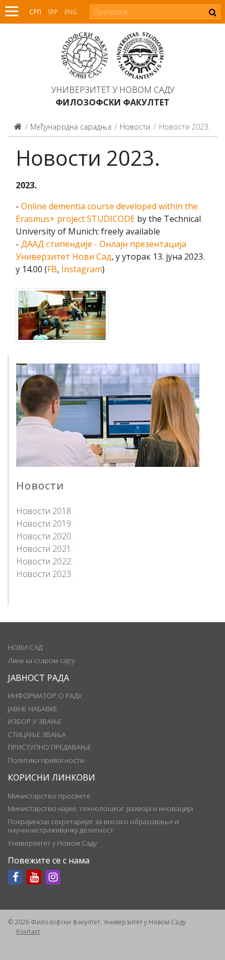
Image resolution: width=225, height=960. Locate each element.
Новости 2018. (44, 511)
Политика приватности (46, 760)
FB (52, 269)
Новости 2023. (44, 574)
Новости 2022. (44, 561)
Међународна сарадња (70, 127)
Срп (35, 11)
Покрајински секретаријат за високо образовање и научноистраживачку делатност (93, 826)
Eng (70, 11)
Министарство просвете (49, 796)
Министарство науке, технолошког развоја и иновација (100, 808)
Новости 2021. (44, 548)
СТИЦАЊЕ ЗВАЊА (37, 734)
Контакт (28, 931)
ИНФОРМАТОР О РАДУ (45, 695)
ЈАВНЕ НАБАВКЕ (33, 708)
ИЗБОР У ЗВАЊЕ (35, 721)
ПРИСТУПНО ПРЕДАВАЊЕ (49, 747)
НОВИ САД (25, 647)
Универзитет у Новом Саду (112, 89)
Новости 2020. (44, 536)
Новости (135, 127)
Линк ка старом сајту (41, 660)
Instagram (81, 269)
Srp (53, 11)
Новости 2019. (44, 523)
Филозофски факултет (112, 102)
